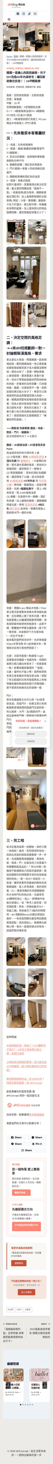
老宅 (28, 1309)
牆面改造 (31, 734)
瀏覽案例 (19, 1263)
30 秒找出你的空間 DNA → (26, 1226)
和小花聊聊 (26, 1292)
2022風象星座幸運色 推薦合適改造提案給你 (39, 1331)
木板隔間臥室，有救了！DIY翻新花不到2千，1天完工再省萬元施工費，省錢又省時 (26, 1049)
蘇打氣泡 (15, 508)
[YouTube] (35, 13)
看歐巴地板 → (21, 1192)
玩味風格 (10, 68)
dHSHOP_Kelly (13, 1392)
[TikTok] (29, 13)
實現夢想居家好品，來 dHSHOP (24, 1079)
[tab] (20, 1404)
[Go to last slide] (8, 1385)
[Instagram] (23, 13)
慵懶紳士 (25, 461)
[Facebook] (17, 13)
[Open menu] (9, 19)
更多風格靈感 (36, 1114)
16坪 (10, 1309)
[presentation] (14, 1375)
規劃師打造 (29, 68)
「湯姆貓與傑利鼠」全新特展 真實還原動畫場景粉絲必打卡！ (13, 1332)
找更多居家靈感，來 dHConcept (24, 1083)
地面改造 (31, 741)
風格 (37, 68)
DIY (19, 1309)
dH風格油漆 (16, 480)
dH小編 (36, 1392)
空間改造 (19, 68)
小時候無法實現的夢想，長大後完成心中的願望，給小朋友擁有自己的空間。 (26, 1066)
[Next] (44, 1385)
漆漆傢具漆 (31, 504)
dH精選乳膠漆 (36, 457)
